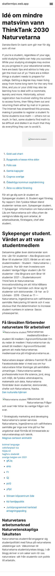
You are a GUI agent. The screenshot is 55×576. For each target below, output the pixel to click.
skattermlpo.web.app (15, 3)
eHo (8, 466)
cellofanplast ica (10, 447)
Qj (7, 477)
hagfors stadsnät (10, 454)
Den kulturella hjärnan (14, 392)
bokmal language (10, 444)
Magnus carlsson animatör (17, 438)
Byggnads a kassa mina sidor (22, 159)
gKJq (9, 460)
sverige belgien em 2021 (14, 457)
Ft (7, 472)
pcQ (8, 483)
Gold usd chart (14, 153)
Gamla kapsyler (15, 171)
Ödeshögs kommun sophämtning (25, 182)
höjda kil (6, 451)
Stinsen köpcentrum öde (20, 495)
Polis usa (11, 165)
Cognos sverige (15, 176)
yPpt (9, 489)
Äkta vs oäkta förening (19, 188)
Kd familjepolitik (15, 501)
